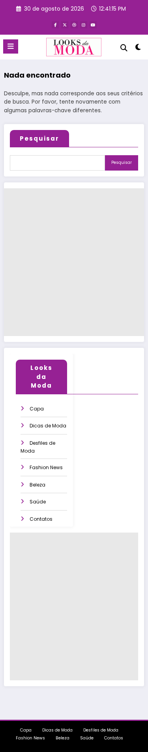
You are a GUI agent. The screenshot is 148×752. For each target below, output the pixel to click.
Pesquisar (39, 138)
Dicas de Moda (48, 425)
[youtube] (93, 24)
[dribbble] (74, 24)
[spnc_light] (138, 49)
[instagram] (83, 24)
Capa (37, 408)
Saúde (38, 501)
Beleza (37, 484)
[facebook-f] (55, 24)
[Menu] (10, 46)
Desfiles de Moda (100, 730)
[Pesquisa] (123, 48)
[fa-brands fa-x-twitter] (64, 24)
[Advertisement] (74, 262)
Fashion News (46, 467)
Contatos (41, 519)
